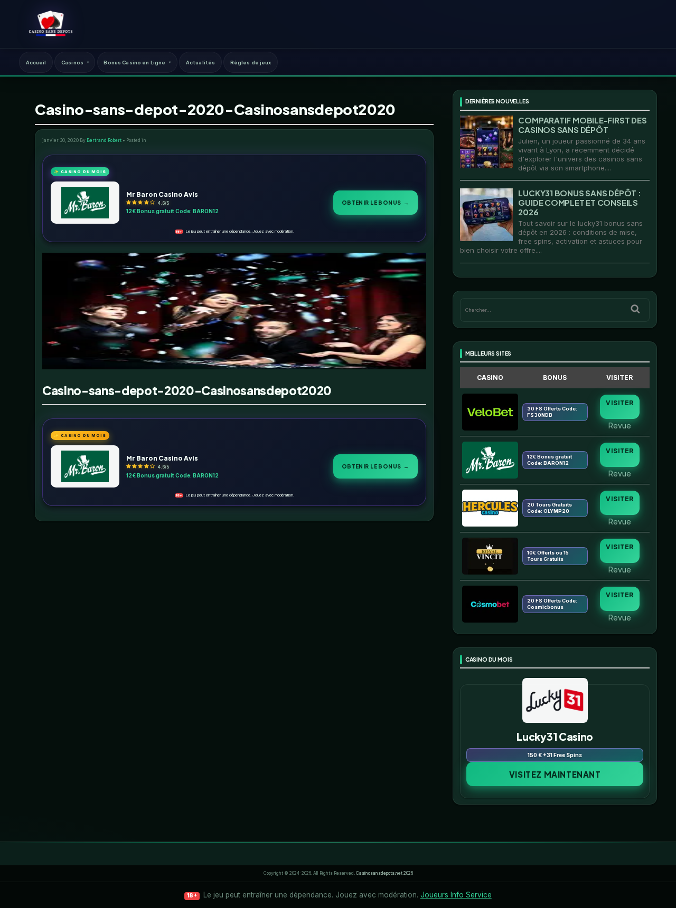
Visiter (619, 403)
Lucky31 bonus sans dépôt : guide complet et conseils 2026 (579, 202)
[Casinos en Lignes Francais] (50, 24)
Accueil (36, 62)
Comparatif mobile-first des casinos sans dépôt (582, 125)
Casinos (72, 62)
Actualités (200, 62)
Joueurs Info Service (456, 895)
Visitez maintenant (555, 774)
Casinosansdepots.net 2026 (384, 873)
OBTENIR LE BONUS (375, 202)
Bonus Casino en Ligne (134, 62)
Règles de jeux (250, 62)
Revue (619, 425)
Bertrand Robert (104, 140)
